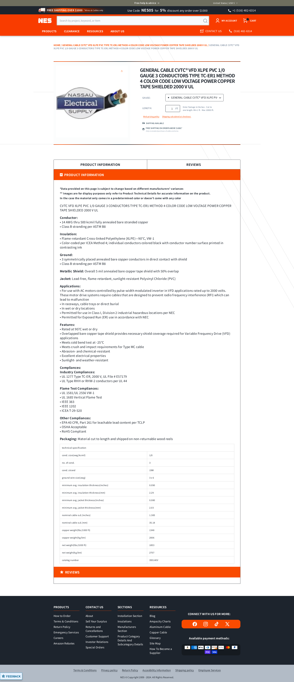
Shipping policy (184, 670)
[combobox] (133, 21)
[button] (122, 70)
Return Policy (62, 627)
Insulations (125, 621)
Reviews (193, 164)
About (89, 616)
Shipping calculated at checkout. (176, 116)
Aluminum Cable (160, 627)
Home (57, 45)
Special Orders (95, 647)
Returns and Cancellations (94, 629)
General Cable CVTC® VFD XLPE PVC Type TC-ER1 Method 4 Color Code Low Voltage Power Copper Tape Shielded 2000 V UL (134, 45)
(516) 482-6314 (243, 31)
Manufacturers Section (127, 629)
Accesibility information (157, 670)
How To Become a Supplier (161, 651)
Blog (152, 616)
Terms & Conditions (66, 621)
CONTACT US (213, 31)
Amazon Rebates (64, 643)
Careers (58, 638)
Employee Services (209, 670)
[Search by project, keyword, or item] (205, 21)
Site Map (155, 643)
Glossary (155, 638)
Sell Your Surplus (96, 621)
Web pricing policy (151, 116)
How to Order (62, 616)
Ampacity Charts (160, 621)
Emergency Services (66, 632)
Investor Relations (97, 642)
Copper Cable (158, 632)
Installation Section (130, 616)
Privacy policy (109, 670)
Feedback (13, 676)
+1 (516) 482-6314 (244, 10)
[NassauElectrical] (44, 20)
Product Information (100, 164)
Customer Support (97, 636)
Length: (147, 108)
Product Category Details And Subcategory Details (130, 640)
